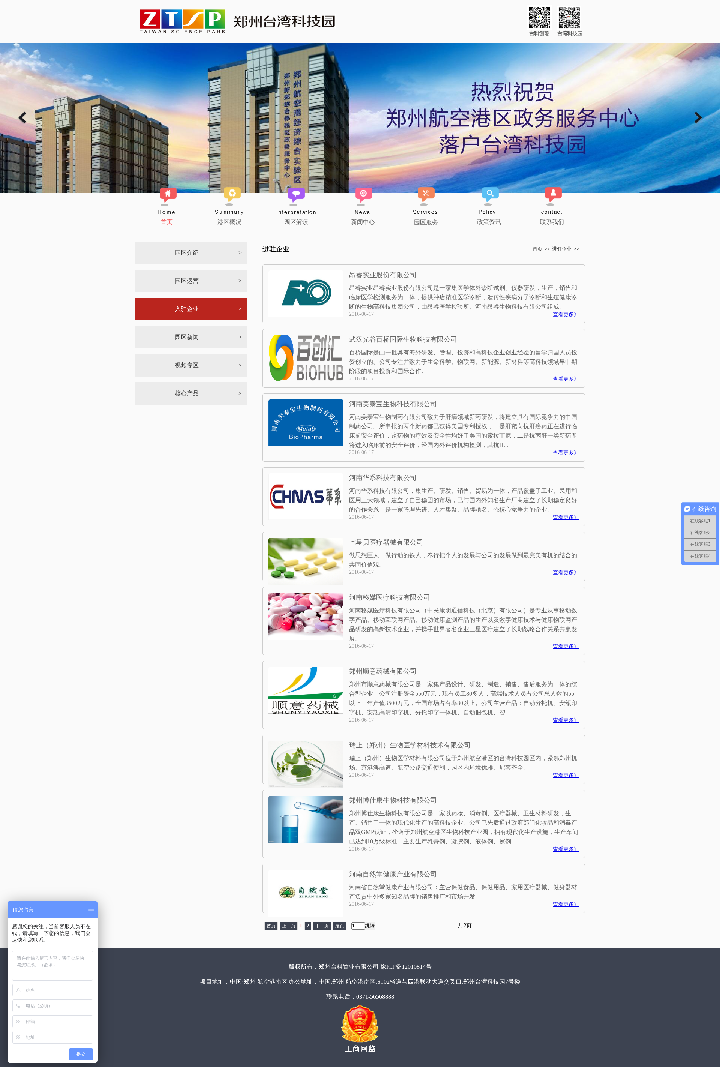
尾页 (339, 926)
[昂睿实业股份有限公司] (306, 315)
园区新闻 (187, 337)
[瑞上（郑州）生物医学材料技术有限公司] (306, 785)
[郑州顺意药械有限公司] (306, 711)
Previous (21, 117)
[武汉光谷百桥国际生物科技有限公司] (306, 380)
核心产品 (187, 393)
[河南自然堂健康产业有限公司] (306, 914)
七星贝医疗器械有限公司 (386, 542)
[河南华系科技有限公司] (306, 518)
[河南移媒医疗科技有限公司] (306, 638)
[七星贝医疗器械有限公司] (306, 582)
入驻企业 (187, 309)
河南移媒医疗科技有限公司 (389, 597)
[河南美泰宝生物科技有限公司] (306, 444)
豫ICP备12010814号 (406, 966)
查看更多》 (566, 314)
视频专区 (187, 365)
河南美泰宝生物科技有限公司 (393, 404)
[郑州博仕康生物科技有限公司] (306, 840)
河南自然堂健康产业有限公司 (393, 874)
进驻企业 (562, 249)
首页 (537, 249)
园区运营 (187, 281)
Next (698, 117)
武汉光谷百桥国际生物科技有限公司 (403, 339)
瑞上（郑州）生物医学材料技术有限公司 (410, 745)
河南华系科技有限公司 (383, 478)
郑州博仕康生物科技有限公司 (393, 800)
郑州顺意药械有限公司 (383, 671)
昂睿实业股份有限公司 (383, 275)
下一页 (322, 926)
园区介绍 (187, 252)
